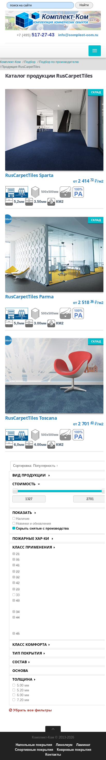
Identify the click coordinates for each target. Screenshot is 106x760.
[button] (78, 35)
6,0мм (18, 444)
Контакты (53, 754)
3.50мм (39, 201)
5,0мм (18, 323)
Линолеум (64, 745)
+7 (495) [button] (36, 35)
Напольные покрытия (34, 745)
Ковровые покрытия (74, 750)
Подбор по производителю (59, 62)
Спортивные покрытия (34, 750)
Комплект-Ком (10, 62)
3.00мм (39, 323)
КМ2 (59, 201)
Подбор (30, 62)
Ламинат (83, 745)
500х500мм (49, 191)
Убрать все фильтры (32, 710)
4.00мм (39, 444)
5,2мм (18, 201)
